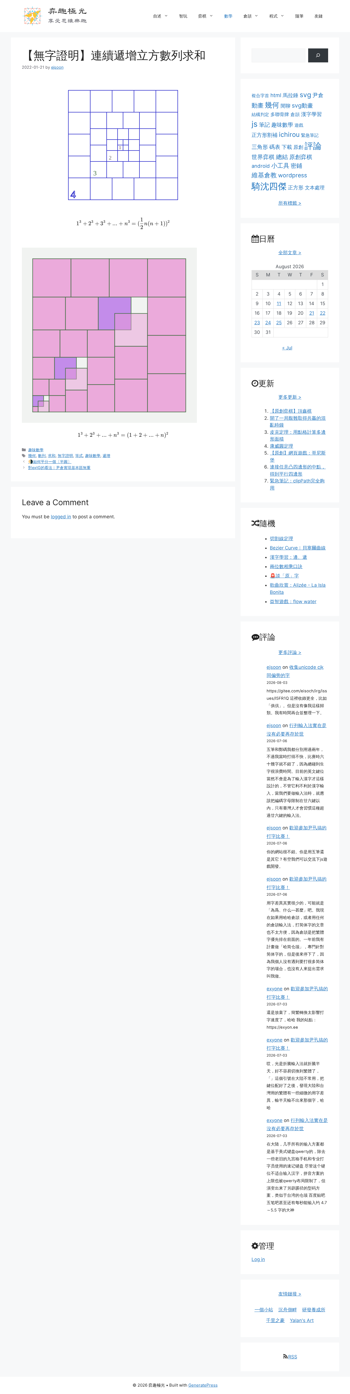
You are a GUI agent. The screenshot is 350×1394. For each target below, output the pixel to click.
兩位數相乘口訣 (286, 566)
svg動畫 (302, 105)
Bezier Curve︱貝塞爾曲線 (298, 548)
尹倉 (318, 95)
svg (305, 95)
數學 (228, 16)
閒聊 (285, 106)
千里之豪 (275, 1320)
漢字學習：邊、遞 (288, 557)
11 (279, 303)
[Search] (318, 55)
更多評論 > (289, 652)
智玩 (183, 16)
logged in (61, 516)
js (255, 124)
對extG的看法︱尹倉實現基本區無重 (59, 467)
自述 (157, 16)
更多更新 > (289, 397)
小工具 (280, 165)
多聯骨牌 (279, 114)
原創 (298, 147)
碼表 (274, 147)
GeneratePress (203, 1385)
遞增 (106, 455)
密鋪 (296, 165)
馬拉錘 (290, 95)
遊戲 (298, 125)
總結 (282, 156)
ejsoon (274, 667)
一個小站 (264, 1309)
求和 (52, 455)
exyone (274, 988)
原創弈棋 (300, 157)
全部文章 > (289, 252)
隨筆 (299, 16)
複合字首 (260, 95)
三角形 (260, 147)
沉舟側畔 (287, 1309)
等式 (79, 455)
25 (279, 322)
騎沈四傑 (269, 186)
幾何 (32, 455)
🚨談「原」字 (284, 576)
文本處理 (315, 187)
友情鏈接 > (289, 1294)
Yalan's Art (302, 1320)
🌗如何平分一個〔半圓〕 (49, 461)
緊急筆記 (310, 135)
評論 (313, 146)
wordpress (292, 175)
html (275, 95)
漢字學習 (311, 114)
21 (311, 313)
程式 (273, 16)
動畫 (258, 105)
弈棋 (202, 16)
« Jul (287, 348)
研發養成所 (313, 1309)
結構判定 (260, 114)
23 (257, 322)
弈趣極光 (67, 10)
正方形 (296, 187)
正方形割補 (265, 135)
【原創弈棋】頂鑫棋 (291, 411)
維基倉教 (264, 175)
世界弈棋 (263, 157)
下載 (287, 147)
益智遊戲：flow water (293, 601)
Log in (258, 1259)
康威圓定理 (281, 446)
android (261, 166)
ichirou (289, 134)
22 (322, 313)
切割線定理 (281, 538)
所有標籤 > (289, 203)
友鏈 (318, 16)
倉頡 (247, 16)
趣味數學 (35, 449)
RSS (292, 1357)
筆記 (264, 124)
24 (268, 322)
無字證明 (65, 455)
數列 (42, 455)
